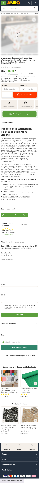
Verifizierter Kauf (8, 234)
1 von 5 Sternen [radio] (2, 255)
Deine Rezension (7, 260)
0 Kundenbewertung (16, 67)
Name (3, 284)
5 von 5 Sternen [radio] (11, 255)
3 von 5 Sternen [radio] (7, 255)
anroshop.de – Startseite (9, 13)
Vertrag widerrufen (12, 480)
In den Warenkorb (27, 95)
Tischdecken (24, 13)
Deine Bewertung (7, 253)
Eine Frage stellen (19, 347)
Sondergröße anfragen (21, 114)
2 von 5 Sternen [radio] (4, 255)
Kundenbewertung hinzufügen (16, 215)
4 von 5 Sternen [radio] (9, 255)
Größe (4, 85)
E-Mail (3, 295)
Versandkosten (14, 74)
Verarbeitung (25, 85)
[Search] (35, 8)
